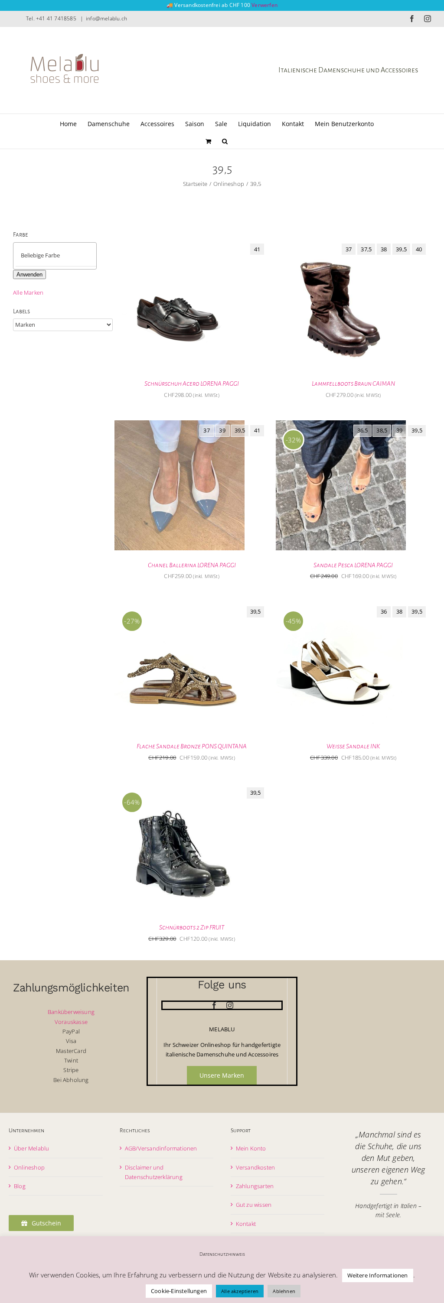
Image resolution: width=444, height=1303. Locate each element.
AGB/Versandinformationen (161, 1148)
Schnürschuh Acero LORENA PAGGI (191, 383)
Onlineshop (29, 1167)
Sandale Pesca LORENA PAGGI (353, 565)
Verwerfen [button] (264, 5)
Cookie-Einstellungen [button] (179, 1291)
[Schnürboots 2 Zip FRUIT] (179, 787)
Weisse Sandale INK (353, 746)
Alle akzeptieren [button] (239, 1291)
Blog (20, 1186)
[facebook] (214, 1005)
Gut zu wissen (254, 1205)
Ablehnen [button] (284, 1291)
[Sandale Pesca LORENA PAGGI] (341, 425)
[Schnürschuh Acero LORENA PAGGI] (179, 243)
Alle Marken (28, 292)
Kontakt (246, 1224)
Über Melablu (31, 1148)
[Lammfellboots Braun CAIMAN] (341, 243)
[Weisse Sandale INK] (341, 606)
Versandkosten (255, 1167)
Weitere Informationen (377, 1275)
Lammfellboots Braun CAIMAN (353, 383)
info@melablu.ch (106, 18)
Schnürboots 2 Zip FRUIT (191, 927)
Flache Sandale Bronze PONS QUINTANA (192, 746)
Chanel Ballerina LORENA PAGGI (192, 565)
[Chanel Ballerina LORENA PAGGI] (179, 425)
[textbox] (62, 255)
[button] (225, 140)
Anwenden (29, 274)
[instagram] (229, 1005)
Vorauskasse (71, 1022)
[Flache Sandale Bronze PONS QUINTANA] (179, 606)
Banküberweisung (71, 1012)
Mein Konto (251, 1148)
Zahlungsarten (255, 1186)
